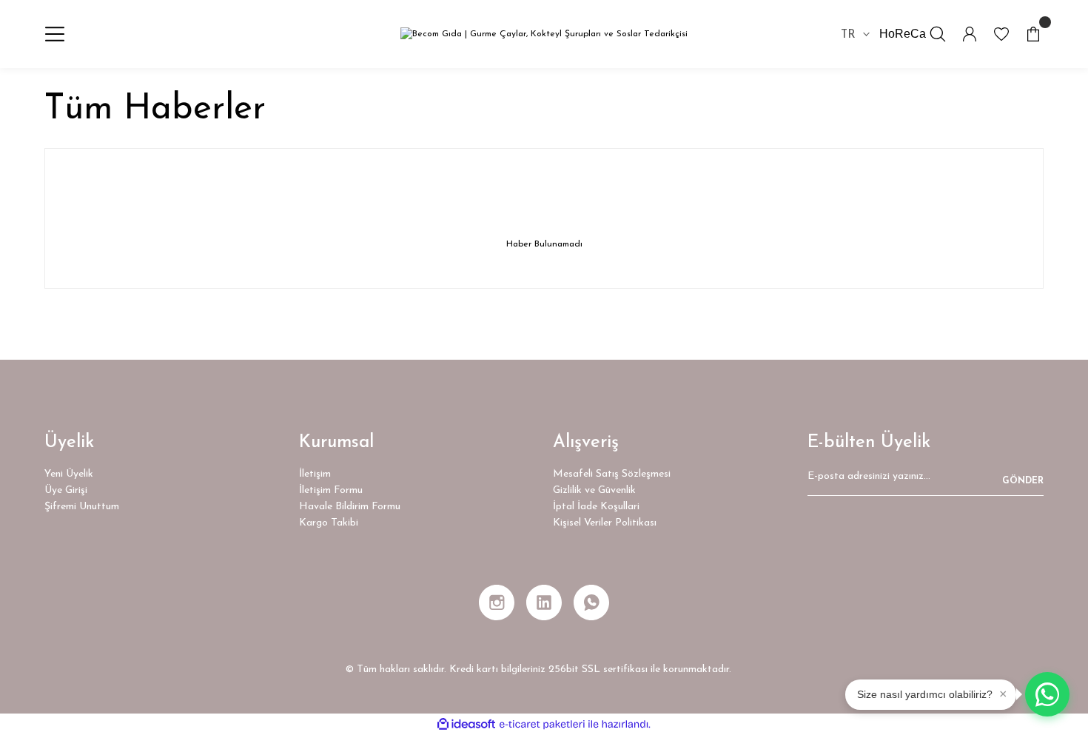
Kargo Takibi (328, 522)
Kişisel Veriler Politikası (605, 522)
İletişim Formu (331, 490)
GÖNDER (1023, 481)
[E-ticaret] (542, 724)
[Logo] (544, 34)
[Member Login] (969, 34)
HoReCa (902, 33)
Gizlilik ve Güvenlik (594, 490)
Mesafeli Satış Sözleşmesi (612, 474)
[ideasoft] (466, 724)
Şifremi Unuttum (81, 506)
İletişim (315, 474)
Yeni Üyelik (68, 474)
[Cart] (1033, 34)
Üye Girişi (65, 490)
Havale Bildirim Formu (349, 506)
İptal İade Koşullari (596, 506)
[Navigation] (54, 34)
